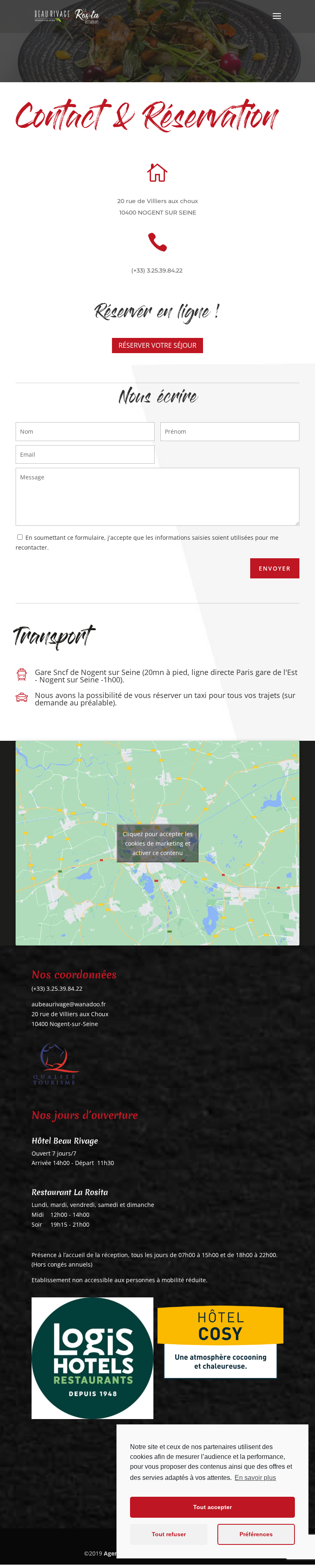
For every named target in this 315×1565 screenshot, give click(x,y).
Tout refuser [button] (169, 1534)
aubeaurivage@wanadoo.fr (69, 1004)
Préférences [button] (256, 1534)
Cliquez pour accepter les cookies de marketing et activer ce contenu (158, 843)
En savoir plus (255, 1477)
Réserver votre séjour (157, 345)
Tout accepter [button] (212, 1507)
